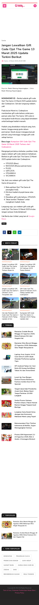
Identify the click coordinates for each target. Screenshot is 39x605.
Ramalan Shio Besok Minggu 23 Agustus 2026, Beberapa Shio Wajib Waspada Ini (26, 345)
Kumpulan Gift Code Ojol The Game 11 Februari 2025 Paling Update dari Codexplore (27, 317)
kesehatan (8, 556)
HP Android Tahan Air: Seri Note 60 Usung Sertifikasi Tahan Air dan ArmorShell (25, 368)
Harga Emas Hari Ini (26, 565)
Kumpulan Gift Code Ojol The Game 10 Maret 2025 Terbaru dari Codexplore (18, 144)
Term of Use (7, 590)
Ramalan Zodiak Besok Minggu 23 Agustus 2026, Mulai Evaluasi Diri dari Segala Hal (25, 334)
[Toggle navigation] (4, 5)
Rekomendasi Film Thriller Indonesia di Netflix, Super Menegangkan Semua (25, 425)
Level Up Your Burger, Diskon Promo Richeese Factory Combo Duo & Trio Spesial (25, 380)
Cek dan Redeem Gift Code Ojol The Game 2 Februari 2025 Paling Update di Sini (10, 316)
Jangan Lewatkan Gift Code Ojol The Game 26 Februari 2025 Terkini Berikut (27, 267)
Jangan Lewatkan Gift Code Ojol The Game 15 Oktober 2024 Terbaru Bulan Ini (9, 267)
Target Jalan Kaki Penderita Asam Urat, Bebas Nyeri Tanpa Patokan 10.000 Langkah (25, 392)
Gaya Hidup (26, 561)
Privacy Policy (19, 593)
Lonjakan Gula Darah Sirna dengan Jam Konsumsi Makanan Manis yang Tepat (25, 414)
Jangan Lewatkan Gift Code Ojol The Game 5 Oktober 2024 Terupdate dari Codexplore (10, 293)
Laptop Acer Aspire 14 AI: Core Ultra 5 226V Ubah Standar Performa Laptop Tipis (25, 357)
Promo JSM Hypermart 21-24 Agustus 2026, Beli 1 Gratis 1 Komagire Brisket (25, 436)
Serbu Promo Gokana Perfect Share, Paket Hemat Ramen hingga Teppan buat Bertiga (26, 403)
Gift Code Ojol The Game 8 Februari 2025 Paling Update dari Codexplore (28, 292)
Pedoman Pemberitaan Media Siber (23, 590)
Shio (15, 570)
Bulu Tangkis (29, 574)
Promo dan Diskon (11, 561)
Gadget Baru (9, 565)
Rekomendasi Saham (11, 574)
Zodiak (6, 570)
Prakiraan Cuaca (23, 556)
